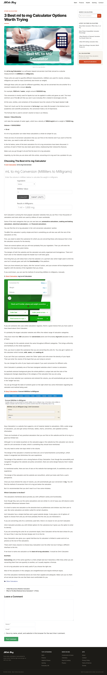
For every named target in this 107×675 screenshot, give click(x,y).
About (83, 655)
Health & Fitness (46, 660)
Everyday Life (45, 665)
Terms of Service (86, 663)
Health (88, 2)
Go (99, 15)
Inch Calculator (10, 165)
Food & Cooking (66, 660)
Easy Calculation (12, 391)
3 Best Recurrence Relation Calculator (18, 589)
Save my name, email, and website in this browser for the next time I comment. (35, 633)
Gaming (94, 2)
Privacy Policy (86, 660)
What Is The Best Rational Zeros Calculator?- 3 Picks (22, 591)
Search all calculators (90, 61)
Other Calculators (10, 11)
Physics (64, 663)
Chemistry (64, 657)
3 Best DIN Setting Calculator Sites (88, 41)
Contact (101, 2)
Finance (81, 2)
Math (75, 2)
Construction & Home (67, 655)
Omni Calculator (11, 276)
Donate (84, 665)
